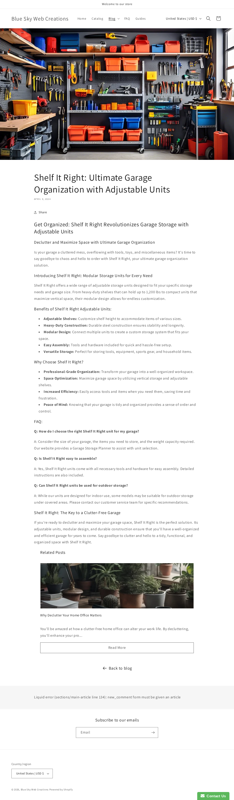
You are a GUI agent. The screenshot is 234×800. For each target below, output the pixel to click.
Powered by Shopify (61, 789)
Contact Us (215, 796)
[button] (113, 18)
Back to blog (120, 668)
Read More (117, 647)
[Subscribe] (153, 732)
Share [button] (43, 212)
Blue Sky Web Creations (35, 789)
